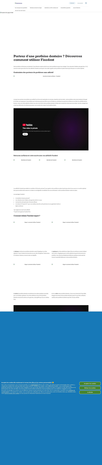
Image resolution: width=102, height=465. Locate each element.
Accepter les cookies (90, 383)
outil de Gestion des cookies (12, 393)
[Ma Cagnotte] (86, 3)
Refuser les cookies (90, 388)
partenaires (35, 385)
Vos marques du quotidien (21, 7)
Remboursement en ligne (36, 7)
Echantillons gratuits (65, 7)
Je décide (90, 392)
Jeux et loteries (76, 7)
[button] (72, 3)
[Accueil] (18, 3)
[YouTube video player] (51, 129)
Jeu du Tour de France (20, 10)
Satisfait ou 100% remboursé (51, 7)
